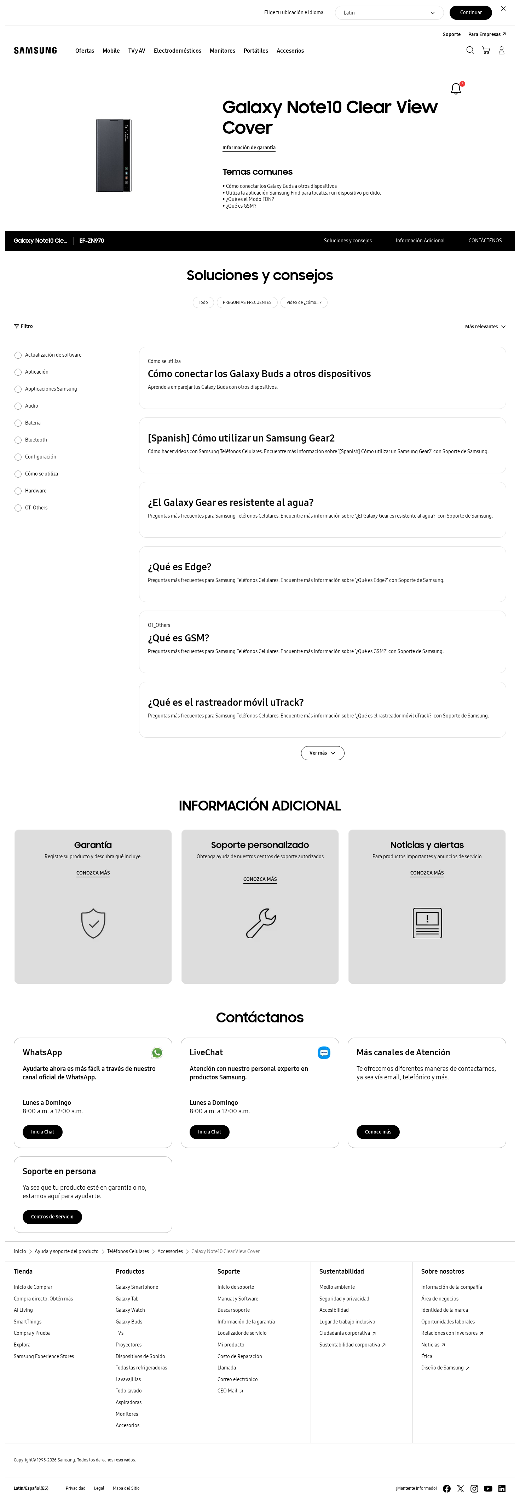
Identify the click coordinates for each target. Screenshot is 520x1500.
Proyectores (128, 1345)
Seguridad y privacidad (344, 1299)
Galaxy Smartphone (137, 1287)
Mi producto (231, 1345)
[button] (322, 378)
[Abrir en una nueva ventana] (447, 1488)
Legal (99, 1488)
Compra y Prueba (32, 1333)
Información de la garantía (246, 1322)
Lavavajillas (128, 1380)
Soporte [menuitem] (452, 34)
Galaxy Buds (129, 1322)
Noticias (430, 1345)
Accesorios (127, 1426)
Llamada (227, 1368)
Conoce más (378, 1132)
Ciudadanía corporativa (345, 1333)
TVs (119, 1333)
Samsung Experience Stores (44, 1357)
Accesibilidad (334, 1310)
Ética (426, 1357)
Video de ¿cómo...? (304, 302)
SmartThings (27, 1322)
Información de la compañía (451, 1287)
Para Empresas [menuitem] (484, 34)
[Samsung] (35, 50)
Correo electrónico (238, 1380)
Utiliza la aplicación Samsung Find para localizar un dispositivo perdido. (303, 193)
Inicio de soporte (236, 1287)
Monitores (127, 1414)
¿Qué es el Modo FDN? (250, 199)
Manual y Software (238, 1299)
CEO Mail (228, 1391)
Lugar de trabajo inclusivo (347, 1322)
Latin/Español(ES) (31, 1488)
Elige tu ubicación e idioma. (294, 13)
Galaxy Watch (130, 1310)
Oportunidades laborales (448, 1322)
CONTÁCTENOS (485, 241)
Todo (203, 302)
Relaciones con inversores (450, 1333)
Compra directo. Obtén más (43, 1299)
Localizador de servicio (242, 1333)
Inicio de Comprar (33, 1287)
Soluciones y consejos (348, 241)
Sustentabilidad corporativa (350, 1345)
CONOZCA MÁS (93, 873)
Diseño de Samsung (443, 1368)
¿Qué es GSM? (241, 206)
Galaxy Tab (127, 1299)
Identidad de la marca (444, 1310)
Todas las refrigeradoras (141, 1368)
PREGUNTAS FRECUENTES (247, 302)
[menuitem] (84, 51)
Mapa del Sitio (126, 1488)
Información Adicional (420, 241)
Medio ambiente (337, 1287)
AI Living (23, 1310)
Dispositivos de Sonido (140, 1357)
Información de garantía (249, 148)
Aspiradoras (128, 1403)
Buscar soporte (234, 1310)
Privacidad (76, 1488)
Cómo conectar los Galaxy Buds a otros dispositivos (281, 186)
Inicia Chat (42, 1132)
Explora (22, 1345)
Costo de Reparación (240, 1357)
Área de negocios (439, 1299)
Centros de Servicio (52, 1217)
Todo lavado (129, 1391)
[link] (456, 88)
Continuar (471, 13)
